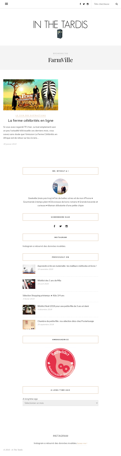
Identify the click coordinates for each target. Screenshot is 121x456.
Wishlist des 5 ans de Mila (49, 280)
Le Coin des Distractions (31, 115)
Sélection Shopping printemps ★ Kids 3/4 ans (43, 295)
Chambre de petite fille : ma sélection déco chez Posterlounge (65, 321)
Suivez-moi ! (82, 443)
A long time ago (30, 399)
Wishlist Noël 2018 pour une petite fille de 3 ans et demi (63, 306)
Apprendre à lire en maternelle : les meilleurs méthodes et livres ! (67, 266)
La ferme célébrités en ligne (30, 120)
